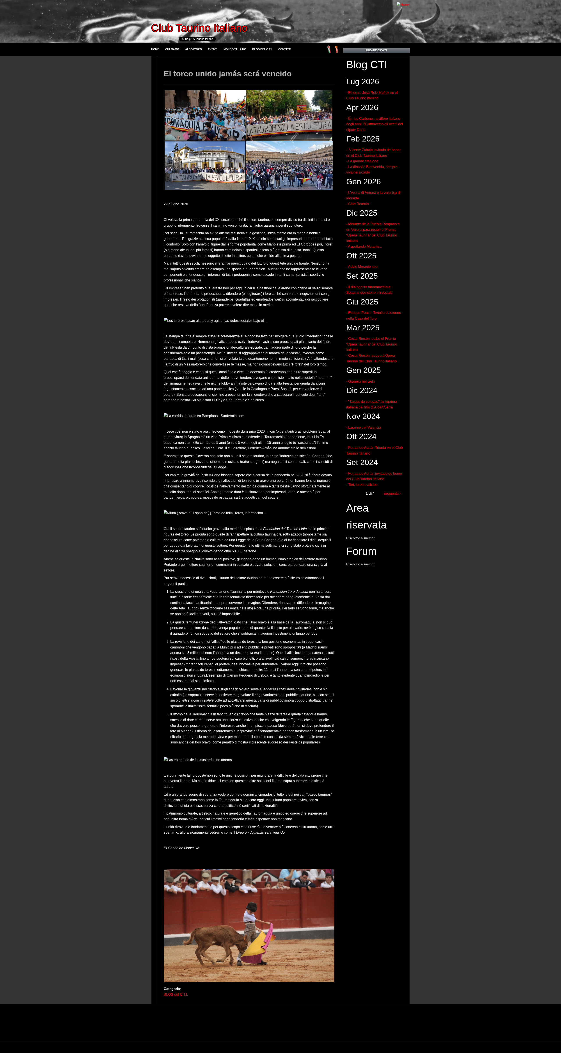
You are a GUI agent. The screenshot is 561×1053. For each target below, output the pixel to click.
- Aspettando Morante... (364, 246)
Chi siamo (172, 49)
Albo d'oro (193, 49)
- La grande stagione (362, 161)
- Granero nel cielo (360, 381)
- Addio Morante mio (361, 267)
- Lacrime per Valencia (363, 427)
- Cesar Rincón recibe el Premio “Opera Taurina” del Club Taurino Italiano (371, 344)
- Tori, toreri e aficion (362, 485)
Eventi (212, 49)
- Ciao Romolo (357, 204)
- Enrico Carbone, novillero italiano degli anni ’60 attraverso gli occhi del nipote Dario (374, 124)
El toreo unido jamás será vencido (228, 73)
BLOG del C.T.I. (262, 49)
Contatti (284, 49)
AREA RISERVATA (376, 50)
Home (155, 49)
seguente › (392, 493)
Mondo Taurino (235, 49)
